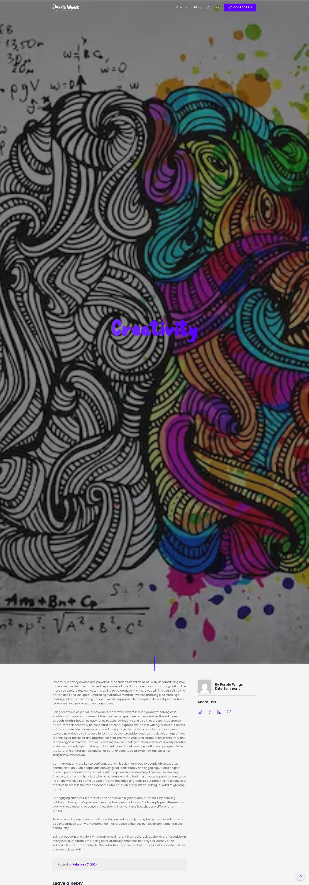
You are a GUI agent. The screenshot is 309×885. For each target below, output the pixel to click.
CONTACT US (242, 7)
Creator (182, 7)
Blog (197, 7)
